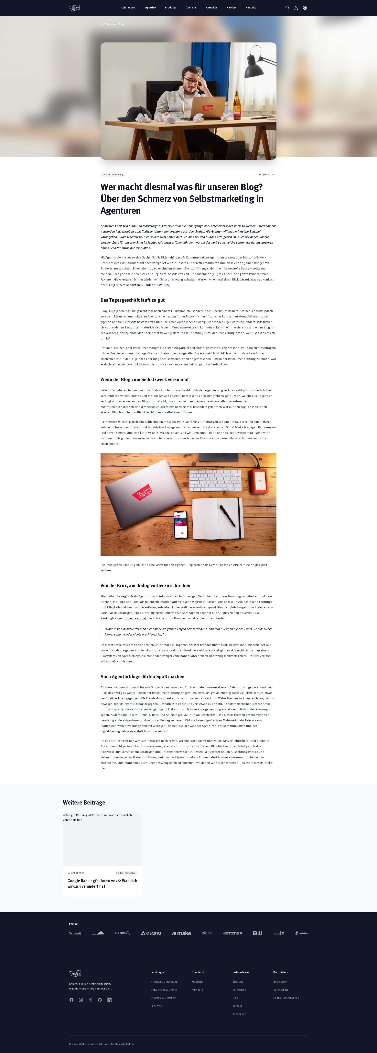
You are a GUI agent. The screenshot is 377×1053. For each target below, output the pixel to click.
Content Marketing (113, 175)
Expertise (150, 8)
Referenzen (239, 990)
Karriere (231, 8)
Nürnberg (197, 990)
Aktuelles (211, 8)
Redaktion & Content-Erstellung (148, 285)
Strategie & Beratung (163, 998)
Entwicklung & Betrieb (164, 990)
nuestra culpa (135, 618)
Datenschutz (280, 990)
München (197, 982)
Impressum (280, 982)
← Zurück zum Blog (112, 25)
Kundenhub (239, 1014)
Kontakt (251, 8)
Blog (235, 998)
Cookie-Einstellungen (286, 998)
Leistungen (128, 8)
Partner (73, 924)
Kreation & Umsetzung (164, 982)
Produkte (170, 8)
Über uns (191, 8)
